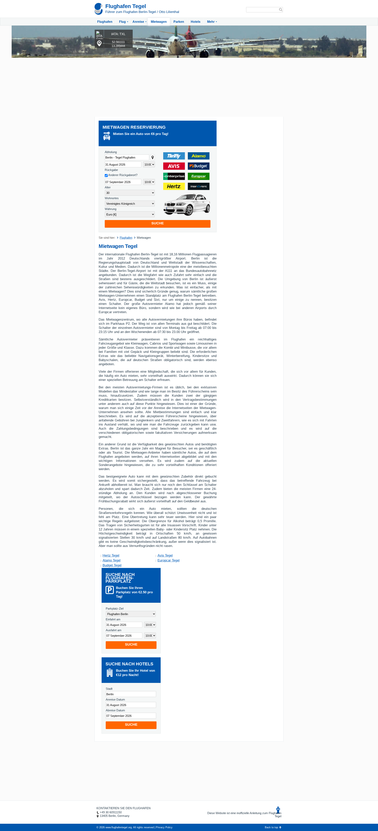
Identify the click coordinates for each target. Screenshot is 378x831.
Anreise (138, 21)
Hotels (195, 21)
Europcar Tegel (169, 560)
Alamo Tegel (111, 560)
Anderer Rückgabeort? (122, 175)
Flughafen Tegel (125, 6)
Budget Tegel (112, 565)
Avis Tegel (165, 555)
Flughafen (104, 21)
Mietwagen (159, 21)
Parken (178, 21)
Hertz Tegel (111, 555)
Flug (122, 21)
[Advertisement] (189, 87)
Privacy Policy (164, 827)
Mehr (211, 21)
